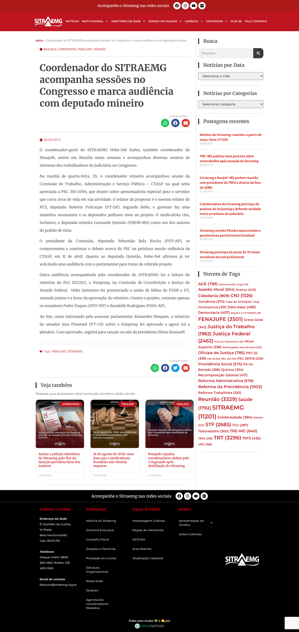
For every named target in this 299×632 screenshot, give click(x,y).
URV (205, 444)
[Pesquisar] (258, 53)
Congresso (67, 49)
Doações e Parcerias (101, 549)
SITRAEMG (75, 351)
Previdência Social (220, 364)
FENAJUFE (59, 351)
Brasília (50, 49)
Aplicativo (227, 284)
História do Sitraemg (101, 521)
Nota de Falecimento (229, 341)
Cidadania (214, 295)
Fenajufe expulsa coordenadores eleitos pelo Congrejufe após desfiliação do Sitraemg (168, 460)
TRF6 (205, 438)
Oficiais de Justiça (221, 352)
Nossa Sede (94, 581)
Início (39, 40)
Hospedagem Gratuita (148, 521)
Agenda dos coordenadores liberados (97, 604)
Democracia (214, 312)
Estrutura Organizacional (97, 570)
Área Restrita (141, 549)
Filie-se (236, 21)
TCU (240, 425)
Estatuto (92, 590)
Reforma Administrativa (225, 380)
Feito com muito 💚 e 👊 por (149, 621)
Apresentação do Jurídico (191, 523)
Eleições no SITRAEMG (246, 313)
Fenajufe (85, 49)
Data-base (241, 307)
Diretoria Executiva (100, 530)
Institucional (93, 21)
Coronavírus (212, 307)
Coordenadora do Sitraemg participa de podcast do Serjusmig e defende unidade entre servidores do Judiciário (230, 209)
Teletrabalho (213, 431)
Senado (100, 49)
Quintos (232, 370)
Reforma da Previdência (230, 386)
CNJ (242, 295)
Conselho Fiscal (97, 539)
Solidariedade (234, 417)
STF (218, 424)
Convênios (214, 21)
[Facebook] (177, 5)
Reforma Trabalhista (219, 393)
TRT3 (251, 438)
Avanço (246, 290)
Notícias (72, 21)
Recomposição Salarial (223, 375)
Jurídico (191, 21)
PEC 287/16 (250, 358)
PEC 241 (229, 358)
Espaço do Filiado (162, 21)
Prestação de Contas (101, 558)
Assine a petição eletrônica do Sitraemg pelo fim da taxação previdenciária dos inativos (59, 460)
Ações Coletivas (190, 534)
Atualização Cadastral (147, 558)
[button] (165, 123)
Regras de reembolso (148, 530)
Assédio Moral (216, 289)
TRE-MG (243, 431)
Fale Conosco (256, 21)
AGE (208, 283)
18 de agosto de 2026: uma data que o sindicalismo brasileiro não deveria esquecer (113, 460)
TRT (227, 438)
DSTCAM (138, 539)
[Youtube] (193, 5)
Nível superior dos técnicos (242, 347)
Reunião (217, 399)
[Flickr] (202, 5)
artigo (242, 284)
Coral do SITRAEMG (242, 301)
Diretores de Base (126, 21)
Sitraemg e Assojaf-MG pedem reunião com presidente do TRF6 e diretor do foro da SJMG (230, 182)
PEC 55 (213, 358)
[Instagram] (185, 5)
